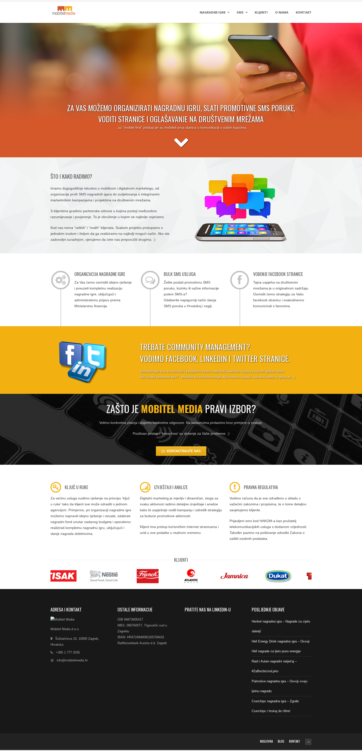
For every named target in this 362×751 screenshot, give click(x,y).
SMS (240, 12)
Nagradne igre (213, 12)
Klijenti (261, 12)
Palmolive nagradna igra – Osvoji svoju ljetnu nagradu (279, 686)
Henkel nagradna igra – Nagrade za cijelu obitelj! (281, 626)
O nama (281, 12)
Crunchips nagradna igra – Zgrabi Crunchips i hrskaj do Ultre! (275, 706)
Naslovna (266, 741)
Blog (281, 741)
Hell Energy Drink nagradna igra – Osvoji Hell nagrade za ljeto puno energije (281, 646)
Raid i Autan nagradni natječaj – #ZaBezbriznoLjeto (274, 666)
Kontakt (304, 12)
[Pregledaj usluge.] (181, 146)
